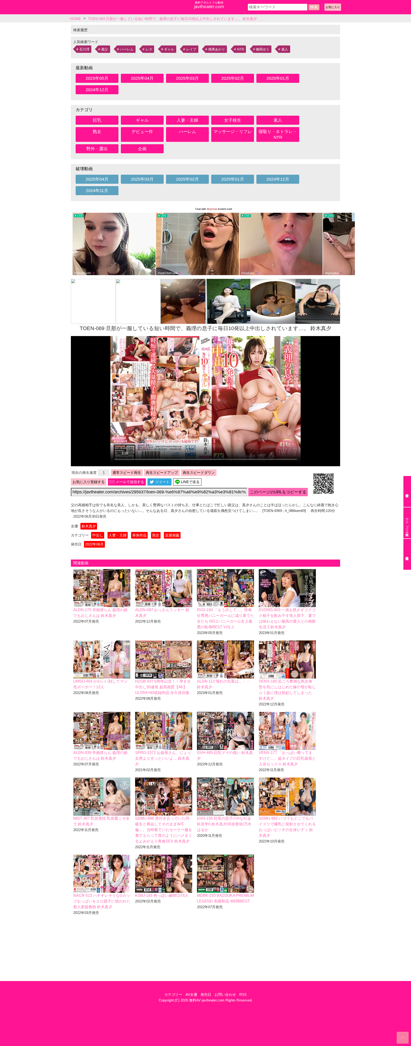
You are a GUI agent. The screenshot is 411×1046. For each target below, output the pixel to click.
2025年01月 (277, 78)
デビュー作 (142, 131)
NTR (240, 49)
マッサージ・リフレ (232, 131)
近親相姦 (172, 535)
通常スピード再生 (127, 473)
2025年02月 (232, 78)
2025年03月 (187, 78)
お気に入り (333, 7)
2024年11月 (97, 190)
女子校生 (232, 120)
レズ (149, 49)
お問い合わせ (225, 994)
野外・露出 (97, 148)
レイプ (191, 49)
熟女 (97, 131)
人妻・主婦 (187, 120)
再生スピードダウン (199, 473)
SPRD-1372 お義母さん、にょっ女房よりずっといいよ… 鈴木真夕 (163, 758)
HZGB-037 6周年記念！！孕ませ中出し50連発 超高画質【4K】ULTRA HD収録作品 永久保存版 (163, 687)
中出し (97, 535)
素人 (284, 49)
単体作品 (139, 535)
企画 (142, 148)
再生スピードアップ (162, 473)
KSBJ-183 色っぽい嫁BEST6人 (162, 895)
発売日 (206, 994)
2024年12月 (97, 89)
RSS (243, 994)
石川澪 (84, 49)
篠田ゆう (262, 49)
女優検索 (407, 491)
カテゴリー (173, 994)
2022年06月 (94, 544)
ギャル (169, 49)
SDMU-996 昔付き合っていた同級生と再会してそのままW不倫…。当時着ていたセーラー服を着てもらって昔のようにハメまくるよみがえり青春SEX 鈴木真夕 (163, 829)
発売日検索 (407, 554)
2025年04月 (142, 78)
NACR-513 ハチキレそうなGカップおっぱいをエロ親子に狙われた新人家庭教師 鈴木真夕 (101, 901)
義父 (104, 49)
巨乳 (97, 120)
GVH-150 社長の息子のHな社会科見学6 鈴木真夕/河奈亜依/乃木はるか (224, 824)
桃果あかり (216, 49)
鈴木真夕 (89, 526)
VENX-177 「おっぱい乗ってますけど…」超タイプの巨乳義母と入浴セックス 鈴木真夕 (287, 758)
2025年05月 (97, 78)
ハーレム (126, 49)
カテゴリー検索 (407, 522)
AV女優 (191, 994)
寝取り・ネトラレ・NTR (278, 134)
